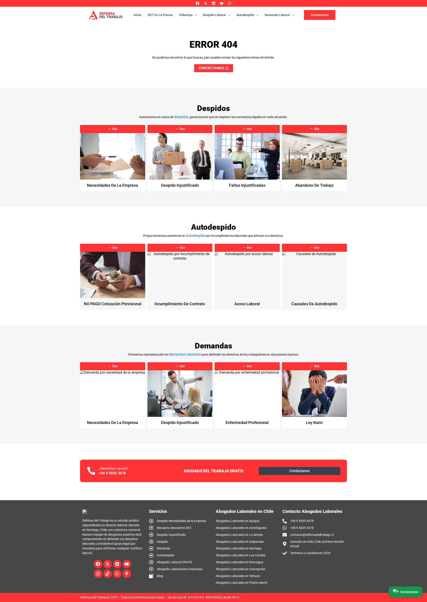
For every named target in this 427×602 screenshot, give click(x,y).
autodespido (195, 235)
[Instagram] (229, 3)
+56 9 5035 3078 (112, 473)
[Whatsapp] (117, 573)
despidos (181, 117)
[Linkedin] (213, 3)
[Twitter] (205, 3)
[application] (195, 15)
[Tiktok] (107, 573)
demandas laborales (185, 354)
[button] (319, 14)
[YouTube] (221, 3)
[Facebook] (197, 3)
